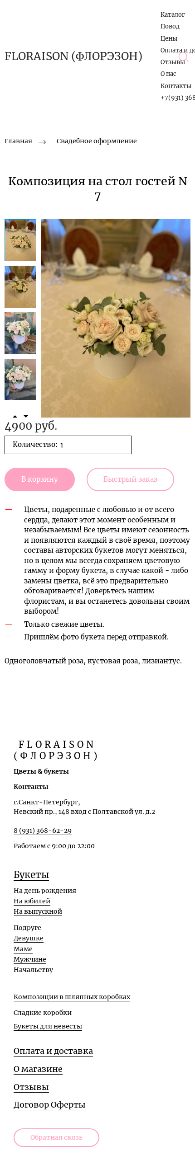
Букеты (31, 874)
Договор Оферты (50, 1104)
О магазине (38, 1069)
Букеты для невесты (48, 1026)
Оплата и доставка (53, 1051)
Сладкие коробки (43, 1013)
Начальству (33, 970)
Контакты (176, 86)
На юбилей (32, 901)
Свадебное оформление (97, 141)
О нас (168, 74)
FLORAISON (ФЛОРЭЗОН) (73, 56)
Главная (18, 141)
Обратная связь (56, 1137)
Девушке (29, 938)
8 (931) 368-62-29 (43, 830)
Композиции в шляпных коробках (72, 997)
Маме (23, 949)
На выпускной (38, 911)
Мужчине (30, 959)
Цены (169, 38)
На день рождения (45, 891)
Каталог (173, 15)
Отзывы (173, 62)
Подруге (27, 928)
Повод (170, 26)
